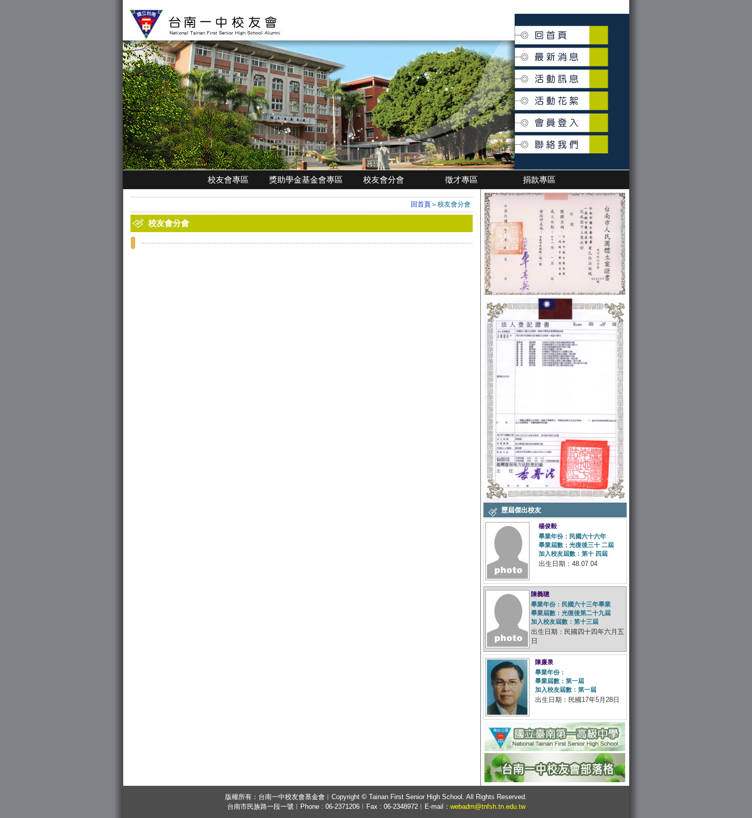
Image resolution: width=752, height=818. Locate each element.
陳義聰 (540, 594)
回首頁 (515, 31)
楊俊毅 (548, 526)
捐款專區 (539, 179)
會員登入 (516, 118)
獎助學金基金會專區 (306, 179)
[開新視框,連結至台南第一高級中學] (554, 750)
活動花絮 (516, 95)
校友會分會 (383, 179)
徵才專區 (461, 179)
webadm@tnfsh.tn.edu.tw (487, 806)
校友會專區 (228, 179)
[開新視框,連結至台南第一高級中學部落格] (554, 781)
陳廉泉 (544, 662)
